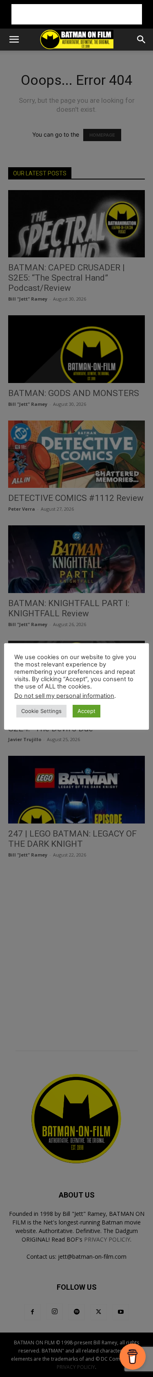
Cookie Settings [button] (41, 711)
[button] (14, 40)
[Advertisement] (76, 14)
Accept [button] (86, 711)
